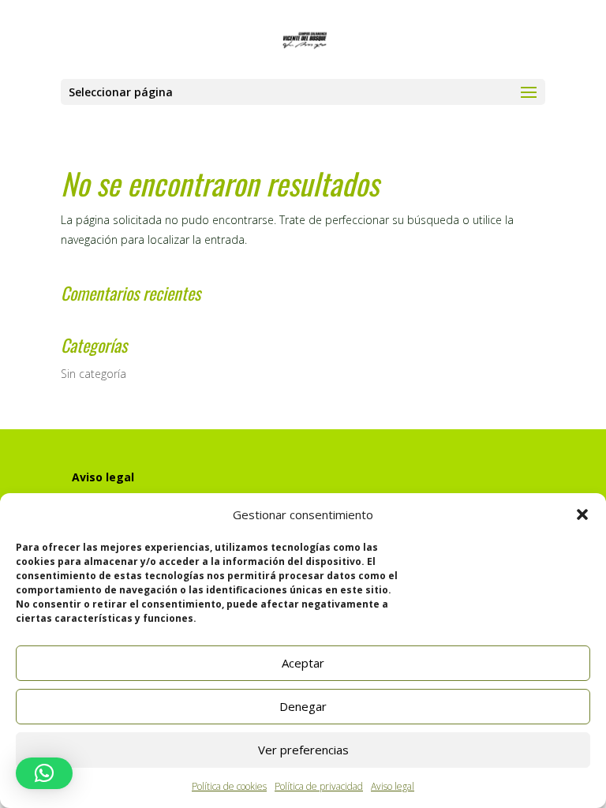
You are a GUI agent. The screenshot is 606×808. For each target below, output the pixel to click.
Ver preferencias (303, 750)
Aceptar (303, 663)
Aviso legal (392, 786)
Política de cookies (229, 786)
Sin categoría (93, 373)
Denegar (303, 706)
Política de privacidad (319, 786)
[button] (582, 514)
